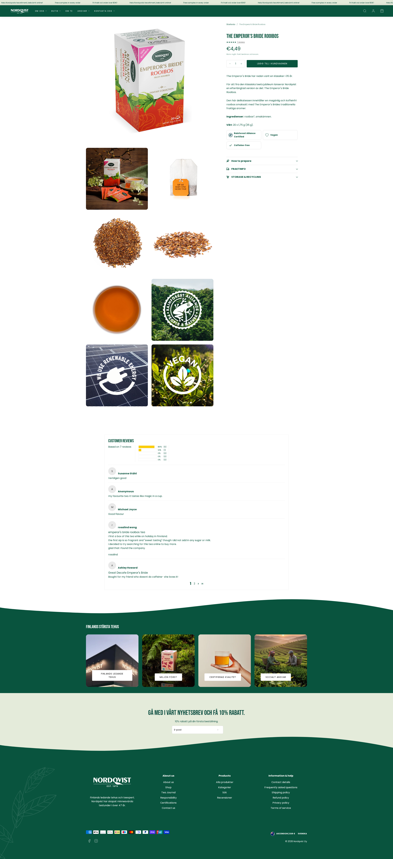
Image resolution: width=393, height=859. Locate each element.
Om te (69, 11)
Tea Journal (168, 792)
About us (168, 782)
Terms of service (281, 808)
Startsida (230, 24)
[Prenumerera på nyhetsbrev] (218, 730)
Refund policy (281, 797)
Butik (54, 11)
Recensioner (224, 797)
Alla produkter (224, 782)
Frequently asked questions (280, 787)
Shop (168, 787)
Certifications (168, 803)
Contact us (168, 808)
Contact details (280, 782)
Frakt (239, 54)
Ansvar (82, 11)
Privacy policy (280, 803)
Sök (224, 792)
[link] (373, 11)
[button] (364, 11)
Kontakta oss (103, 11)
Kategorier (224, 787)
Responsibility (168, 797)
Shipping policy (281, 792)
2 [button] (194, 583)
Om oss (39, 11)
